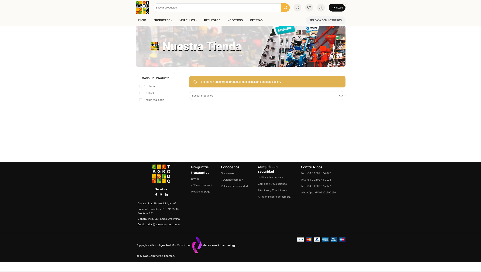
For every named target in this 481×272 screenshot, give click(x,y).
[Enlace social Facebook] (156, 195)
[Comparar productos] (297, 7)
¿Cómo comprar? (201, 185)
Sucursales (227, 173)
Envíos (195, 178)
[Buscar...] (285, 7)
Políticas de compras (270, 177)
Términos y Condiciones (272, 190)
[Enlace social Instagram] (161, 195)
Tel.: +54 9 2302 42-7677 (316, 173)
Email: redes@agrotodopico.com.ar (159, 224)
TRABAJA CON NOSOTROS (326, 20)
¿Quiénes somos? (232, 179)
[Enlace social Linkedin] (166, 195)
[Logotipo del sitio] (142, 7)
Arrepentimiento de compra (274, 196)
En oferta (149, 86)
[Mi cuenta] (321, 7)
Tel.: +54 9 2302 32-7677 (316, 186)
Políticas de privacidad (234, 186)
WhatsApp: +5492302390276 (318, 192)
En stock (149, 93)
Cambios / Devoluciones (272, 183)
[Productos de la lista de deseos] (309, 7)
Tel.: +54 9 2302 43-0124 (316, 179)
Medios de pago (200, 191)
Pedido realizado (154, 99)
